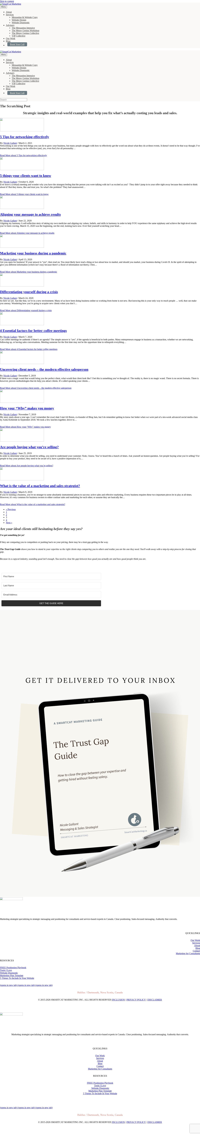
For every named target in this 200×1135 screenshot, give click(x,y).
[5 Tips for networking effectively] (22, 130)
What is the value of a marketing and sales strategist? (40, 486)
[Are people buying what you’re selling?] (22, 441)
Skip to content (7, 1)
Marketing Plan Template (11, 975)
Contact (196, 951)
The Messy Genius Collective (25, 33)
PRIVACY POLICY (136, 999)
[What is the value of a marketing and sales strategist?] (22, 479)
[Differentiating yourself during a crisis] (22, 285)
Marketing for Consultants (188, 953)
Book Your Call (17, 44)
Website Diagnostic (21, 22)
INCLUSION (118, 999)
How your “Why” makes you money (27, 408)
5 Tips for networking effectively (24, 137)
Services (10, 14)
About (9, 12)
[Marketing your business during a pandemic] (22, 247)
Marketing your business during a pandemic (33, 253)
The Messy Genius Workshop (25, 30)
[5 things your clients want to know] (22, 169)
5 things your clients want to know (25, 176)
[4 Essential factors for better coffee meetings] (22, 324)
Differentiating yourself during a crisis (29, 292)
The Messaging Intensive (23, 28)
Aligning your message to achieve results (30, 214)
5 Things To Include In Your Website (17, 978)
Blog (8, 41)
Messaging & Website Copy (25, 17)
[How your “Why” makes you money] (22, 402)
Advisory (10, 25)
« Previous (11, 509)
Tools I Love (6, 970)
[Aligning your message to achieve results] (22, 208)
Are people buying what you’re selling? (29, 447)
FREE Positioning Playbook (13, 967)
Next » (9, 522)
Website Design (19, 20)
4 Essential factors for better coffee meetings (33, 331)
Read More (23, 155)
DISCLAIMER (154, 999)
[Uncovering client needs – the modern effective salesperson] (22, 363)
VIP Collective (18, 36)
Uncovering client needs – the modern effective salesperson (44, 369)
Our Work (10, 38)
